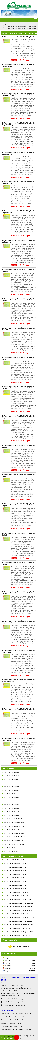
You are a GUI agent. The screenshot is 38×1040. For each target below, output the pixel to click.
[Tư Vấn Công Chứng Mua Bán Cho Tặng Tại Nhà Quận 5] (6, 480)
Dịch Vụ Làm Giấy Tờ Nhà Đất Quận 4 (15, 870)
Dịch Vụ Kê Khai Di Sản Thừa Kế (11, 1023)
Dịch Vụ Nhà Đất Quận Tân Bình (14, 822)
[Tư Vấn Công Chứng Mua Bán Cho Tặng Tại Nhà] (6, 41)
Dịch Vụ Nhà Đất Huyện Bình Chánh (15, 848)
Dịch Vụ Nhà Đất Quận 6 (11, 794)
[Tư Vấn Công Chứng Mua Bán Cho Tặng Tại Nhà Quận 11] (6, 304)
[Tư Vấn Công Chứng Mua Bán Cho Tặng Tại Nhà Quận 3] (6, 539)
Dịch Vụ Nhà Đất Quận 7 (11, 797)
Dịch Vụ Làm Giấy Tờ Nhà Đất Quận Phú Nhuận (18, 903)
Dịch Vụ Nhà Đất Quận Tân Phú (13, 830)
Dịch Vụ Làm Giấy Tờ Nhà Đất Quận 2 (15, 863)
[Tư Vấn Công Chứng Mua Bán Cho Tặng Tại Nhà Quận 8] (6, 392)
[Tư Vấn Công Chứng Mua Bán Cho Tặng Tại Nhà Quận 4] (6, 509)
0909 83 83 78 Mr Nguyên (16, 999)
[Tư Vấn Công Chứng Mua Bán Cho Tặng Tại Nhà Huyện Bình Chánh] (6, 685)
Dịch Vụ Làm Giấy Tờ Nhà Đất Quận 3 (15, 867)
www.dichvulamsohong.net (17, 1005)
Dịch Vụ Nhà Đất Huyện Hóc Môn (14, 844)
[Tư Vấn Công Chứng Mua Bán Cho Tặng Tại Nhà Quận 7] (6, 422)
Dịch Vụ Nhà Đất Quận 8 (11, 801)
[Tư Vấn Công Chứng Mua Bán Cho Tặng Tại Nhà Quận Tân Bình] (6, 216)
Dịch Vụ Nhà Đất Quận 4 (11, 783)
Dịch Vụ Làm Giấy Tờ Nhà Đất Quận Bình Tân (18, 914)
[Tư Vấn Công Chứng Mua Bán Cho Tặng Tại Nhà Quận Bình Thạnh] (6, 99)
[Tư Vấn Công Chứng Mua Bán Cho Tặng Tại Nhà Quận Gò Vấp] (6, 246)
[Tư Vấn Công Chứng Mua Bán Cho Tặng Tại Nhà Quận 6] (6, 451)
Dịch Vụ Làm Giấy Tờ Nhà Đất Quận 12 (16, 896)
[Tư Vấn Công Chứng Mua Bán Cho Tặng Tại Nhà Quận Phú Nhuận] (6, 129)
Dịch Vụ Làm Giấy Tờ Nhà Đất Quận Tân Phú (18, 910)
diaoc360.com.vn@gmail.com (17, 1002)
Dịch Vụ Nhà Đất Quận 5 (11, 786)
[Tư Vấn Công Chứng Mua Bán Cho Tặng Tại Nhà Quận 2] (6, 568)
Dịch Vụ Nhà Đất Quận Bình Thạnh (14, 837)
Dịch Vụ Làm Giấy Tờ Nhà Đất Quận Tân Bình (18, 906)
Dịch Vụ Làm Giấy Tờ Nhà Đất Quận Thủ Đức (18, 921)
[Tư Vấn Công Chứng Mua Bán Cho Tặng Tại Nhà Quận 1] (6, 597)
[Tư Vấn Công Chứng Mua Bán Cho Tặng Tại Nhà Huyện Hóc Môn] (6, 627)
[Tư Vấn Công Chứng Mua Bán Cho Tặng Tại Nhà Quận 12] (6, 275)
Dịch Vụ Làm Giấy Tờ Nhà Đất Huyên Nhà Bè (18, 928)
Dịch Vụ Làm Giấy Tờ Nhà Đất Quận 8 (15, 881)
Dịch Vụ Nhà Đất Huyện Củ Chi (13, 851)
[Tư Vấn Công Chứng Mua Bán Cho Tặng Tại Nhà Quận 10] (6, 334)
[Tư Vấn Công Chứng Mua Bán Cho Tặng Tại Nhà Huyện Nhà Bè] (6, 714)
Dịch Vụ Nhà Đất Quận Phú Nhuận (14, 833)
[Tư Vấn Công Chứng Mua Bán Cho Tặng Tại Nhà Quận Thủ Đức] (6, 70)
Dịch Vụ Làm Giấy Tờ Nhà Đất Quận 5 (15, 874)
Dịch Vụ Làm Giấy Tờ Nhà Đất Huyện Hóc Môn (18, 924)
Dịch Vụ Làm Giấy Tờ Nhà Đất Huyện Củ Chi (17, 935)
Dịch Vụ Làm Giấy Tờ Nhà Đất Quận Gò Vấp (17, 899)
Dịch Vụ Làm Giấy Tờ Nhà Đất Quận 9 (15, 885)
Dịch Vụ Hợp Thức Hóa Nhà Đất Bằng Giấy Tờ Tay (16, 1029)
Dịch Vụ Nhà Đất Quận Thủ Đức (13, 840)
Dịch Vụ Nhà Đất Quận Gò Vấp (13, 819)
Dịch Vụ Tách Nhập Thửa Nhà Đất (12, 1026)
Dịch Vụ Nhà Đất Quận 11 (11, 812)
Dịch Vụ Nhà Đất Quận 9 (11, 804)
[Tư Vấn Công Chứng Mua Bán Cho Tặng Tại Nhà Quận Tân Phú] (6, 158)
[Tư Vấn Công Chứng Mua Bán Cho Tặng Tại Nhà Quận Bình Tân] (6, 187)
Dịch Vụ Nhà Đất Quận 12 (12, 815)
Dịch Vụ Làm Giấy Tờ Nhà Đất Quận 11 (16, 892)
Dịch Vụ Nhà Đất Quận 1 (11, 772)
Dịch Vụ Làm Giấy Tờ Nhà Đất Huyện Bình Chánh (19, 932)
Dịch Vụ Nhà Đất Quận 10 (12, 808)
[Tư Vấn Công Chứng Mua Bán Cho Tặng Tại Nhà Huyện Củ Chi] (6, 656)
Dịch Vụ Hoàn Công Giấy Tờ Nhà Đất (12, 1020)
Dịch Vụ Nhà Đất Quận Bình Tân (14, 826)
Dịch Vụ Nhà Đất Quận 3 (11, 779)
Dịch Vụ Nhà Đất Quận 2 (11, 776)
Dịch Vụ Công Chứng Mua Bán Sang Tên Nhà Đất (16, 1013)
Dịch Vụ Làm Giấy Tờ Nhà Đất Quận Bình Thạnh (19, 917)
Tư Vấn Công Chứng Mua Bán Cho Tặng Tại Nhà (18, 37)
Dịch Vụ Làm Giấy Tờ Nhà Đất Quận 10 (16, 888)
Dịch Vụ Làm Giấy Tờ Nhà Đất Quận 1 (15, 860)
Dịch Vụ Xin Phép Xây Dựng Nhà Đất (12, 1017)
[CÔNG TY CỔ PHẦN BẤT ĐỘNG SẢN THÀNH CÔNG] (19, 5)
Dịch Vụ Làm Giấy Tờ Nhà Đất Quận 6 (15, 878)
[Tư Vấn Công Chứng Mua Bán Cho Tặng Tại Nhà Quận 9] (6, 363)
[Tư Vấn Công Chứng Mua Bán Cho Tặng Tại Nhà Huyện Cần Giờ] (6, 744)
